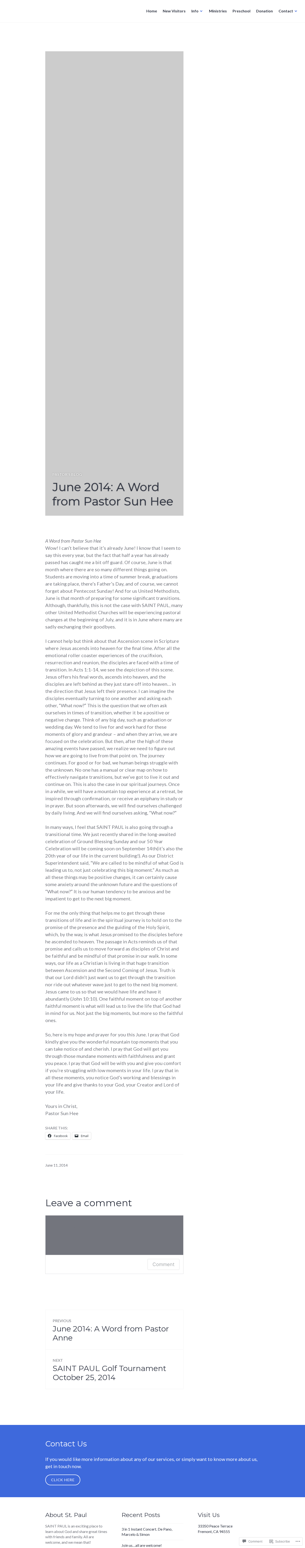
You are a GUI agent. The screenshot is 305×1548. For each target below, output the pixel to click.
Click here (63, 1479)
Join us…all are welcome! (142, 1545)
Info (194, 11)
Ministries (218, 11)
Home (151, 11)
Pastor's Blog (67, 474)
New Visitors (174, 11)
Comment (163, 1264)
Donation (264, 11)
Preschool (241, 11)
